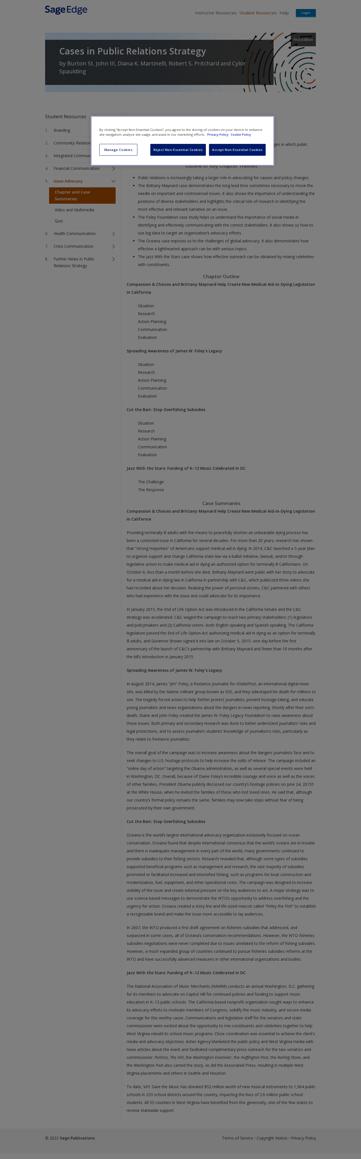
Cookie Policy (241, 134)
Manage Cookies (118, 150)
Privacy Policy (218, 134)
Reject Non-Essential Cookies (178, 150)
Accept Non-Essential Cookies (237, 150)
